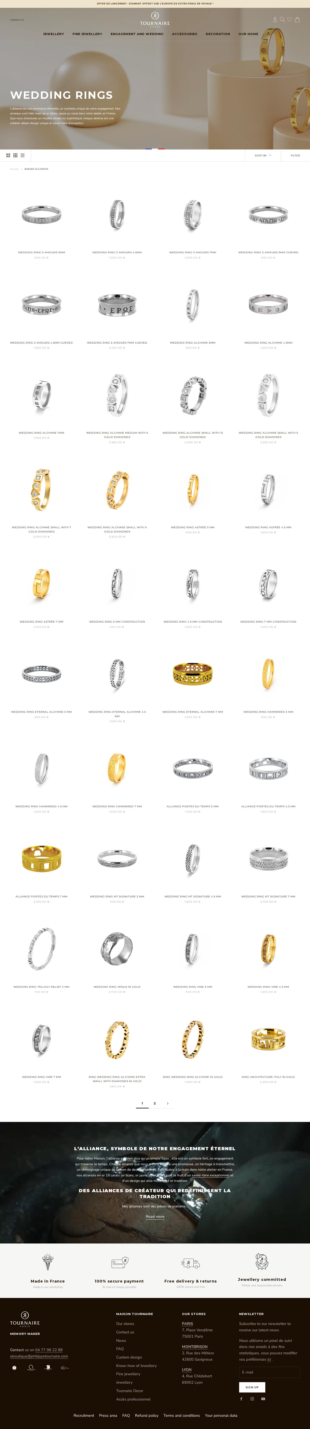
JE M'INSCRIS (113, 719)
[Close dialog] (234, 657)
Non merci (113, 732)
